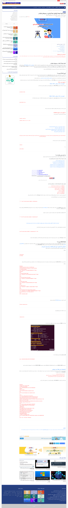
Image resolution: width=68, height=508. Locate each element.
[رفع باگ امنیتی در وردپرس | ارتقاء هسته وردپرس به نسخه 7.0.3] (15, 27)
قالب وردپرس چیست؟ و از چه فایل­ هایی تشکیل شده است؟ (8, 34)
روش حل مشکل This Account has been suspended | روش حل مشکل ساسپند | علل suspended (59, 467)
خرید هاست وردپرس (14, 15)
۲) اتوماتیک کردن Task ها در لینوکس (60, 51)
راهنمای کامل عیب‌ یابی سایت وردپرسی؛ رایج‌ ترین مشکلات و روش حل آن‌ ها (8, 38)
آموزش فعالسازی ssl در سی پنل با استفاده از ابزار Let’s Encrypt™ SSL (56, 498)
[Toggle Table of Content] (64, 44)
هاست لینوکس (20, 496)
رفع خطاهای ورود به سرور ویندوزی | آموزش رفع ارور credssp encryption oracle (27, 468)
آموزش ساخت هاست (14, 492)
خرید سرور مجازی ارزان (14, 17)
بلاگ (62, 7)
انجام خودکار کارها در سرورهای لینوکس (60, 46)
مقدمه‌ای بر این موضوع (62, 45)
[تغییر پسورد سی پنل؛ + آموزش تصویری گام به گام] (15, 31)
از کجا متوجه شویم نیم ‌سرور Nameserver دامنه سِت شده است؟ (8, 45)
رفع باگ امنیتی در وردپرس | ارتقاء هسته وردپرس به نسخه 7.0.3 (8, 27)
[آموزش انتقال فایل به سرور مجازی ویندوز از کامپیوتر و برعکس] (26, 475)
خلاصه (63, 52)
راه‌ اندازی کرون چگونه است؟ (61, 49)
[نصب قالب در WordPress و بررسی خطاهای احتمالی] (15, 41)
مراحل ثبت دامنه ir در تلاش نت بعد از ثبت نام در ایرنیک (58, 492)
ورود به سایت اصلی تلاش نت (11, 0)
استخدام (15, 493)
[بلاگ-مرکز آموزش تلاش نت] (63, 4)
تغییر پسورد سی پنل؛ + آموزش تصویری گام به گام (7, 31)
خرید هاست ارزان (15, 13)
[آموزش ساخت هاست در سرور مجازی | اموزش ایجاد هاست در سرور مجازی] (58, 475)
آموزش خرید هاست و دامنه (19, 492)
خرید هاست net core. (14, 20)
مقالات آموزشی (48, 7)
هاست (56, 7)
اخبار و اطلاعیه (43, 7)
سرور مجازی (62, 10)
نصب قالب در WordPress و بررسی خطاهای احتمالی (8, 41)
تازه (14, 23)
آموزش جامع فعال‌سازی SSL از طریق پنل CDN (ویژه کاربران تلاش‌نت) (7, 52)
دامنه (59, 7)
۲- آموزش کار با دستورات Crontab (61, 48)
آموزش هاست (9, 492)
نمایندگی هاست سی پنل (14, 16)
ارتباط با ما (40, 7)
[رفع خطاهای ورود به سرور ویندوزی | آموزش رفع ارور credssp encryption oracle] (26, 463)
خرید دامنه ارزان (15, 12)
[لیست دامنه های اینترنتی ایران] (27, 496)
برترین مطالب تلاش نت (62, 500)
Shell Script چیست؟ (62, 50)
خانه (64, 10)
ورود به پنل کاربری (5, 0)
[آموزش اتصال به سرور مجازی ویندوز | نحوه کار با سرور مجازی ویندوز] (42, 475)
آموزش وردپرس (5, 492)
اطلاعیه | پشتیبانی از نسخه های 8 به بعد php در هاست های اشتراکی (57, 494)
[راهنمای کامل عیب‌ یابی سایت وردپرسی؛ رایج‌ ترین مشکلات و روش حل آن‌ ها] (15, 38)
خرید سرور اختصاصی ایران (13, 18)
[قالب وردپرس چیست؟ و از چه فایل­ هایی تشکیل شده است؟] (15, 34)
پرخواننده (6, 23)
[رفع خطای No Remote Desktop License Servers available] (42, 464)
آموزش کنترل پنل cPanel (19, 493)
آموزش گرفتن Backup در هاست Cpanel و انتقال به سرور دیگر (58, 496)
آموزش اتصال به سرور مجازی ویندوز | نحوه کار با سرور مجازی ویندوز (43, 481)
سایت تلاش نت (35, 7)
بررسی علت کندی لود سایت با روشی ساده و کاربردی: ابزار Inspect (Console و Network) (7, 48)
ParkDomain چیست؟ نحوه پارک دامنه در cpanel (59, 495)
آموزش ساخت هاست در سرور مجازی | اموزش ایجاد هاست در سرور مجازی (59, 480)
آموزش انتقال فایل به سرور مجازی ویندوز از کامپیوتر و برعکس (27, 480)
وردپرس (52, 7)
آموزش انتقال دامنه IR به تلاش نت (61, 493)
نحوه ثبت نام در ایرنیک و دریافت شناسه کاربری (60, 490)
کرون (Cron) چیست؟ (62, 47)
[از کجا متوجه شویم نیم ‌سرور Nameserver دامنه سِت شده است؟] (15, 45)
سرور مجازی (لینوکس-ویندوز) (7, 493)
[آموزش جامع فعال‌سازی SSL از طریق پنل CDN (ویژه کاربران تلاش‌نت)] (15, 52)
